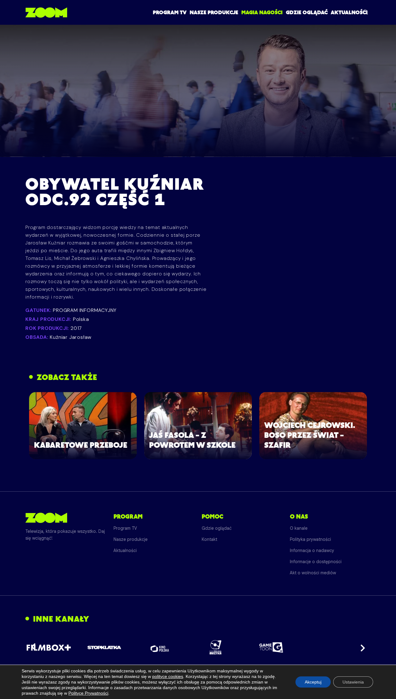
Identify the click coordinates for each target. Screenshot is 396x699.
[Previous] (35, 647)
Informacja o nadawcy (312, 550)
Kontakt (209, 539)
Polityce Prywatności (88, 693)
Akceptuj (313, 682)
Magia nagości (261, 12)
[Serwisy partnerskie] (198, 647)
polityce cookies (167, 676)
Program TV (170, 12)
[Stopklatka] (104, 647)
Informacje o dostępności (316, 561)
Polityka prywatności (310, 539)
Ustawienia (353, 682)
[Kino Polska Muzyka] (215, 647)
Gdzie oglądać (307, 12)
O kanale (299, 528)
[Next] (361, 647)
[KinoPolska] (159, 647)
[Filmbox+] (48, 647)
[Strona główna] (46, 12)
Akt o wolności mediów (313, 573)
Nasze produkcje (214, 12)
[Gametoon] (271, 647)
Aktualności (349, 12)
